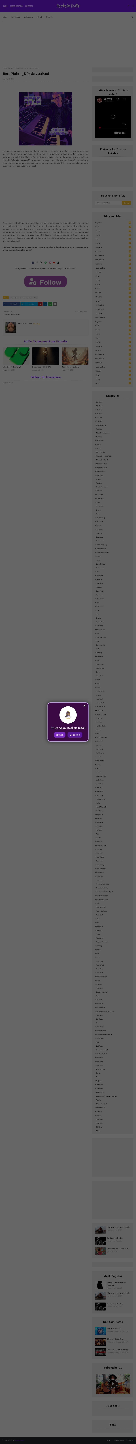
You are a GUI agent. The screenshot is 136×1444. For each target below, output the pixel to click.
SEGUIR (59, 735)
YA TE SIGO (75, 735)
